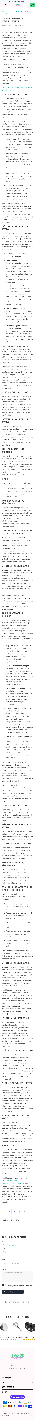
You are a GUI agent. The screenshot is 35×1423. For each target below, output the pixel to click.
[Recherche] (28, 5)
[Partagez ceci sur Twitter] (9, 1211)
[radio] (3, 1245)
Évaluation (5, 1242)
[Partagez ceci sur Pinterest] (20, 1211)
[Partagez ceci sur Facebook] (15, 1211)
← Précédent (20, 11)
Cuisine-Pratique (11, 1413)
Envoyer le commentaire (13, 1292)
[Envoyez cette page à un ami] (25, 1211)
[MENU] (1, 5)
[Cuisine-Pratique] (17, 5)
